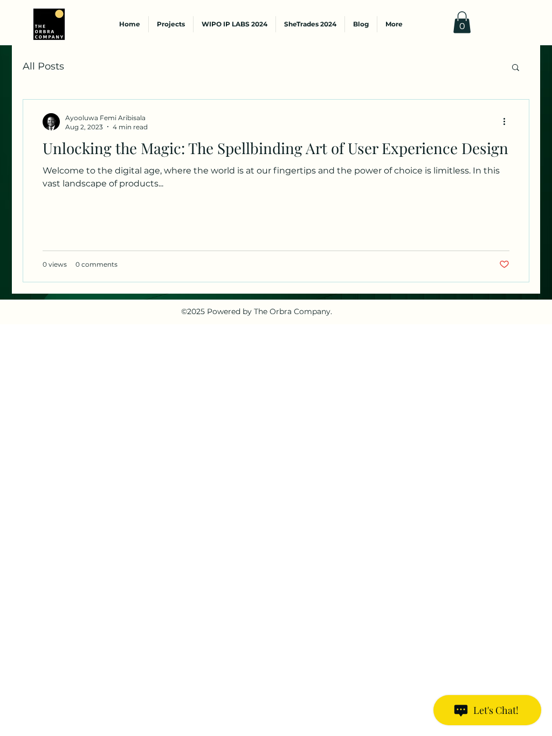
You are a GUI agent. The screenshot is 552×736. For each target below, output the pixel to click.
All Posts (43, 66)
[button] (462, 22)
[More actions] (507, 121)
